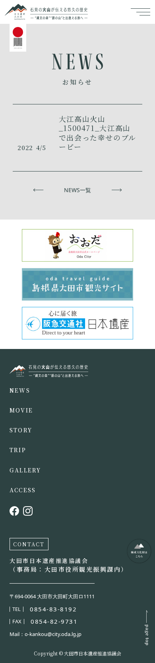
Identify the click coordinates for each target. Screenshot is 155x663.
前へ (38, 190)
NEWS (20, 390)
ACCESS (23, 489)
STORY (21, 430)
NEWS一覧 (77, 190)
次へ (116, 190)
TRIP (18, 449)
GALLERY (25, 470)
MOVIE (21, 410)
